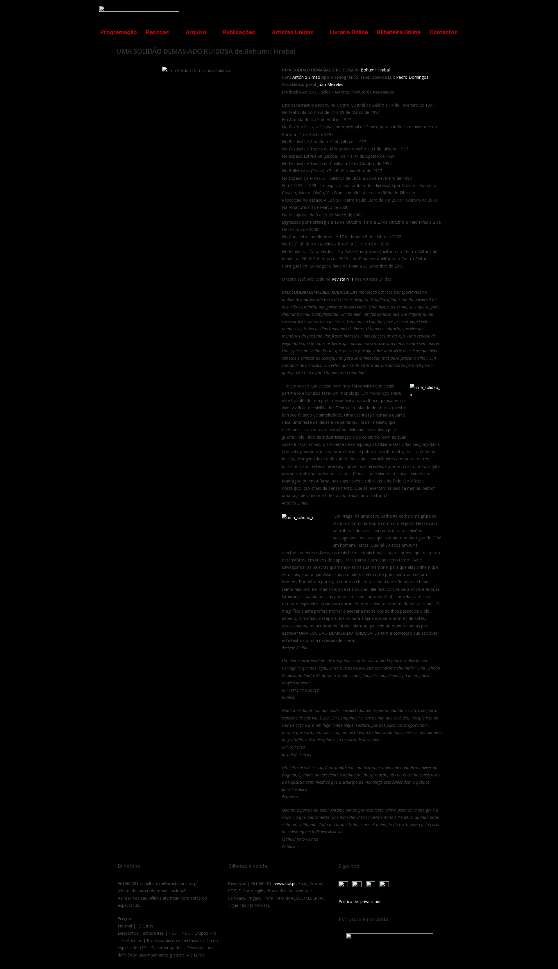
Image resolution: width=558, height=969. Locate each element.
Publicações (239, 32)
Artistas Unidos (293, 32)
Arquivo (196, 32)
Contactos (444, 32)
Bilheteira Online (399, 32)
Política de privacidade (360, 901)
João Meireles (329, 84)
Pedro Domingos (412, 77)
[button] (451, 10)
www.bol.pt (285, 883)
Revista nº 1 (343, 279)
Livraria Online (349, 32)
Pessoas (157, 32)
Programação (118, 32)
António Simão (306, 77)
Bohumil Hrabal (375, 70)
